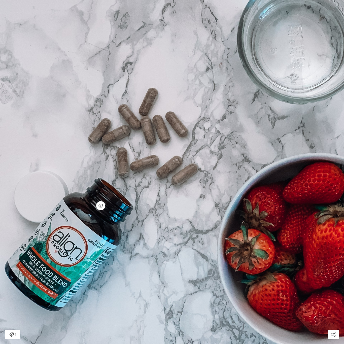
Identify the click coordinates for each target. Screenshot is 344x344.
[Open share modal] (333, 334)
